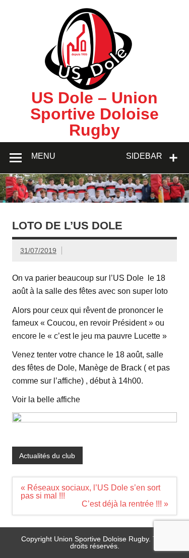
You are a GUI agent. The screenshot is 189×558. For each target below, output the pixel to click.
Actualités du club (47, 456)
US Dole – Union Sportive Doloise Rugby (94, 114)
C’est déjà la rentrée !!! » (125, 504)
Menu (43, 156)
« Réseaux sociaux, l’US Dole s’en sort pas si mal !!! (90, 491)
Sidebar (144, 156)
